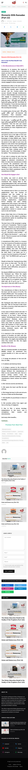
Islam (20, 433)
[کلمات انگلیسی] (14, 2)
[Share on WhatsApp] (24, 26)
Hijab (16, 433)
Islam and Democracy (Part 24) (10, 524)
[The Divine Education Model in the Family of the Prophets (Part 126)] (14, 469)
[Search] (26, 2)
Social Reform (5, 438)
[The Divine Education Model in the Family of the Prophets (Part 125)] (14, 670)
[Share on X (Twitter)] (11, 26)
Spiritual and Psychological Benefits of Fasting (12, 440)
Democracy (20, 431)
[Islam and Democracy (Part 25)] (14, 492)
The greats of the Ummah (12, 766)
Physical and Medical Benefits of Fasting (11, 436)
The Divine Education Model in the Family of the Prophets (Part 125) (13, 681)
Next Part (19, 425)
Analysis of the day (17, 764)
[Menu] (2, 2)
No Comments (5, 23)
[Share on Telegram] (17, 26)
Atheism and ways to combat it (9, 431)
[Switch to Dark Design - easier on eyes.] (23, 2)
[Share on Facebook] (4, 26)
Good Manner (10, 433)
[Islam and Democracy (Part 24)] (14, 514)
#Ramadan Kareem (6, 429)
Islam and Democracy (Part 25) (10, 502)
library (21, 766)
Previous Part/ (10, 425)
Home (10, 764)
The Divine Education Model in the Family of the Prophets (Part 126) (13, 479)
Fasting (3, 433)
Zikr (7, 442)
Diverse (3, 11)
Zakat (3, 442)
